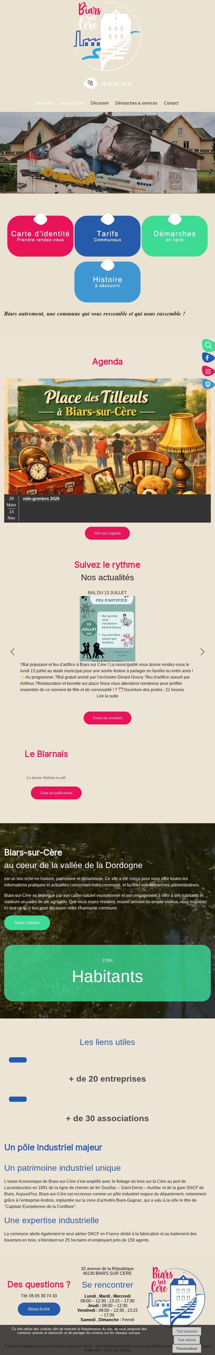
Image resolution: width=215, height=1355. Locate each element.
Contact (171, 103)
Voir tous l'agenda (107, 533)
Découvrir (100, 103)
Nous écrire (39, 1309)
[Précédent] (12, 651)
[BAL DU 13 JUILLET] (107, 629)
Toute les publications (56, 793)
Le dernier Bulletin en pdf (46, 778)
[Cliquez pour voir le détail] (107, 450)
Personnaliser (186, 1349)
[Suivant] (203, 651)
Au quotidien (72, 103)
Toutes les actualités (107, 718)
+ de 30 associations (107, 1118)
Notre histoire (27, 922)
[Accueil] (107, 36)
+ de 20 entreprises (107, 1078)
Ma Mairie (45, 103)
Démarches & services (136, 103)
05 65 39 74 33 (116, 83)
